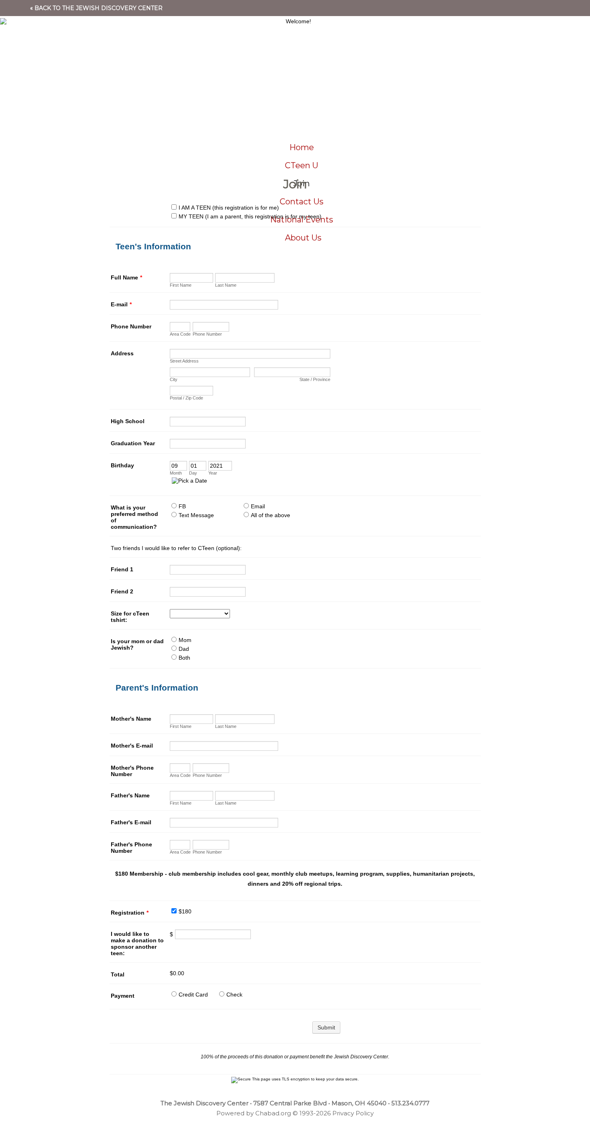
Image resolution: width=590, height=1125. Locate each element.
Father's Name (130, 795)
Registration (130, 912)
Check (234, 994)
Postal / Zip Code (186, 397)
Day (193, 473)
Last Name (225, 285)
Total (117, 974)
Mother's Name (131, 718)
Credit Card (193, 994)
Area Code (180, 334)
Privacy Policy (353, 1113)
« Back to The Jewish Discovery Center (96, 8)
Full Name (126, 277)
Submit (326, 1027)
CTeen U (301, 165)
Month (176, 473)
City (173, 379)
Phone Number (131, 326)
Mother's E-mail (132, 745)
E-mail (121, 304)
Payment (122, 996)
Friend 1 (122, 569)
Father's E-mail (131, 822)
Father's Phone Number (131, 847)
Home (301, 147)
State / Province (314, 379)
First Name (180, 285)
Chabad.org (273, 1113)
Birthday (122, 465)
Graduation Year (133, 443)
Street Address (184, 361)
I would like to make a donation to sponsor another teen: (137, 943)
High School (127, 421)
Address (122, 353)
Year (212, 473)
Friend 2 (122, 591)
